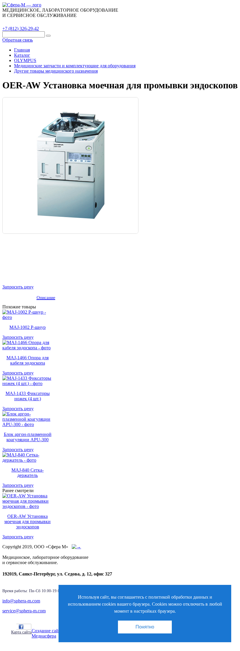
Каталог (16, 22)
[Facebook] (21, 626)
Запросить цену (18, 286)
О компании (46, 22)
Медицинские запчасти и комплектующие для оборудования (75, 65)
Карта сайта (21, 632)
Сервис (76, 22)
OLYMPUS (25, 60)
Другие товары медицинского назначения (56, 70)
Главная (22, 49)
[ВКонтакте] (27, 626)
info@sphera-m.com (21, 600)
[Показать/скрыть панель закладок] (14, 626)
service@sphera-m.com (24, 610)
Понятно (145, 626)
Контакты (104, 22)
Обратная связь (17, 39)
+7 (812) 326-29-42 (20, 28)
